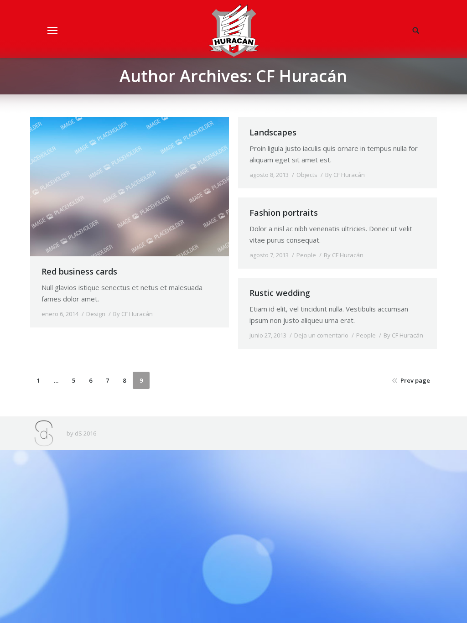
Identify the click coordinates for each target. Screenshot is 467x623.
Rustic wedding (279, 292)
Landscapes (272, 132)
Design (95, 314)
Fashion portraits (283, 212)
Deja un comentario (321, 335)
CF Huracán (301, 76)
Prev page (415, 380)
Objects (306, 175)
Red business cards (79, 271)
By (133, 314)
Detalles (129, 187)
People (306, 255)
